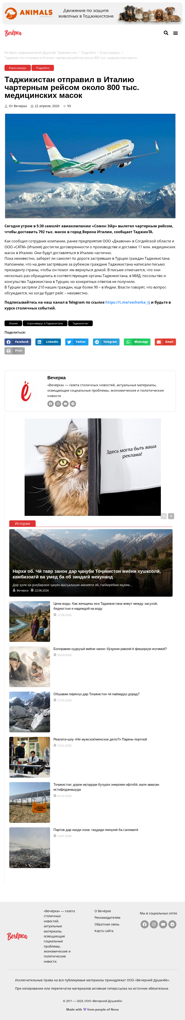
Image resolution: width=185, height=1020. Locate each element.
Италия (13, 323)
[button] (175, 33)
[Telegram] (73, 404)
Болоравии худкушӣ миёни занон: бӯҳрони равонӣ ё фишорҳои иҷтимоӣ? (110, 649)
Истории (22, 523)
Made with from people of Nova (92, 1009)
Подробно (88, 52)
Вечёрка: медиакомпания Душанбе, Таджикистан (41, 52)
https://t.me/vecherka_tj (127, 302)
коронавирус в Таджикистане (45, 323)
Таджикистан (80, 323)
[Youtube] (65, 404)
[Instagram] (58, 404)
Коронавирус (110, 52)
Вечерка (56, 377)
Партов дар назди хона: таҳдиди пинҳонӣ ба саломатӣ (95, 830)
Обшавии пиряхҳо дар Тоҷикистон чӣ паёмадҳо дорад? (96, 694)
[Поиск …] (166, 33)
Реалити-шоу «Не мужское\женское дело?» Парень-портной (100, 739)
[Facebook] (50, 404)
